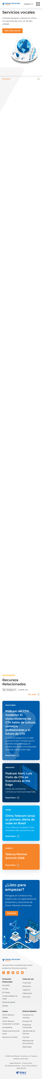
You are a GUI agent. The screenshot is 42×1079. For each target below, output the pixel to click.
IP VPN (5, 989)
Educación (27, 986)
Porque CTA (27, 1021)
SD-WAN (6, 985)
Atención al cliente (10, 1037)
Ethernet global (8, 1002)
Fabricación (27, 993)
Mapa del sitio (21, 1068)
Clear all (23, 690)
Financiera (27, 983)
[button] (3, 972)
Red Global (27, 1047)
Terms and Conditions (29, 1066)
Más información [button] (12, 31)
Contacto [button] (11, 913)
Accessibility (7, 1027)
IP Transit (6, 992)
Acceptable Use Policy (13, 1066)
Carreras (26, 1037)
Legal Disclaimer (15, 1063)
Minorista (26, 997)
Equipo (5, 1006)
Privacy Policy (27, 1063)
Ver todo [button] (32, 694)
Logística (26, 990)
